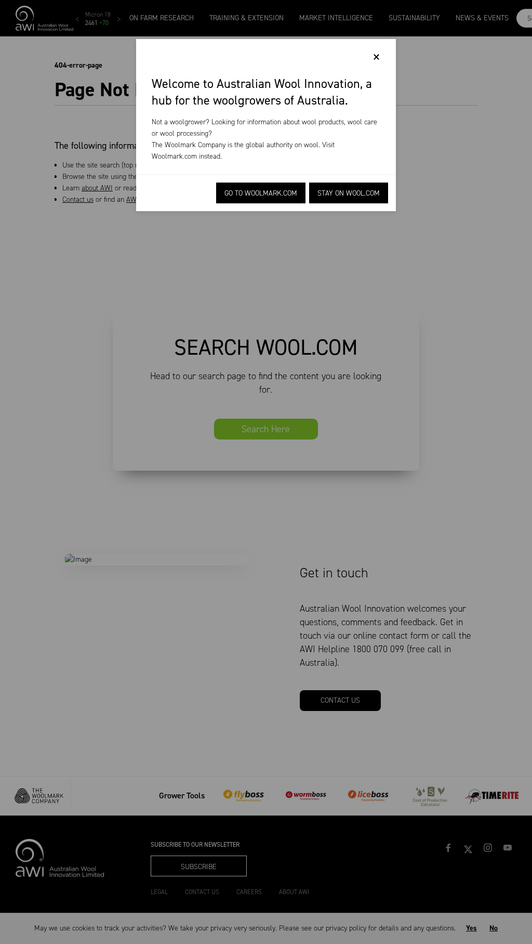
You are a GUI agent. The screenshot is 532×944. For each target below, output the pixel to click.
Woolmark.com (174, 156)
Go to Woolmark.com (260, 193)
